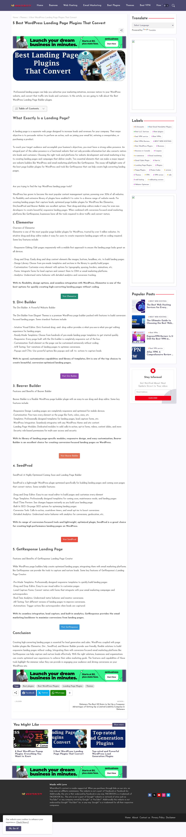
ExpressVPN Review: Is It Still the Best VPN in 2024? (160, 337)
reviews (168, 170)
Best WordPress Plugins (48, 686)
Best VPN (145, 5)
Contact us (145, 818)
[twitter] (154, 795)
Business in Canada (142, 151)
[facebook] (150, 795)
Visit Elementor (69, 296)
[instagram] (164, 795)
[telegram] (168, 795)
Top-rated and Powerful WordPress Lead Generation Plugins (105, 754)
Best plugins (113, 5)
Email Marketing (92, 5)
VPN (148, 175)
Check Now (21, 822)
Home (40, 5)
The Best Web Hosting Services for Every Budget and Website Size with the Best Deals (160, 306)
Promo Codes (155, 170)
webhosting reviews (156, 180)
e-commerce (139, 156)
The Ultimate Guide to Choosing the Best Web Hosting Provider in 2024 (160, 322)
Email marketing (155, 156)
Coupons (158, 151)
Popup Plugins (140, 170)
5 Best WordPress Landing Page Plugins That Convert (68, 752)
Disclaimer (171, 818)
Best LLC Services (142, 132)
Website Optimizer (142, 184)
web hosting (139, 180)
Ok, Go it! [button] (13, 829)
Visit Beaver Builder (69, 456)
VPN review (159, 175)
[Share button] (70, 693)
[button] (166, 5)
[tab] (40, 5)
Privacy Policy (158, 818)
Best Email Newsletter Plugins (160, 127)
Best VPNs (157, 136)
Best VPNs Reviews (142, 141)
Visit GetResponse (69, 627)
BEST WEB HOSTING (163, 141)
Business (53, 5)
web (170, 175)
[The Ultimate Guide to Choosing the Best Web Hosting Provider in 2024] (138, 321)
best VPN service (141, 136)
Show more (119, 725)
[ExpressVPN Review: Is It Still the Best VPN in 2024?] (138, 337)
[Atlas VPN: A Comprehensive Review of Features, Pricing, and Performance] (138, 353)
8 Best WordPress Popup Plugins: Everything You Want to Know (29, 754)
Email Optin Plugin (142, 160)
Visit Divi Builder (69, 376)
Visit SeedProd (69, 539)
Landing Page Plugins (72, 686)
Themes (130, 5)
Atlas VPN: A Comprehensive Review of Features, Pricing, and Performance (160, 353)
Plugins (159, 165)
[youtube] (159, 795)
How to (160, 5)
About (135, 818)
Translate (152, 30)
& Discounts (139, 127)
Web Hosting (70, 5)
